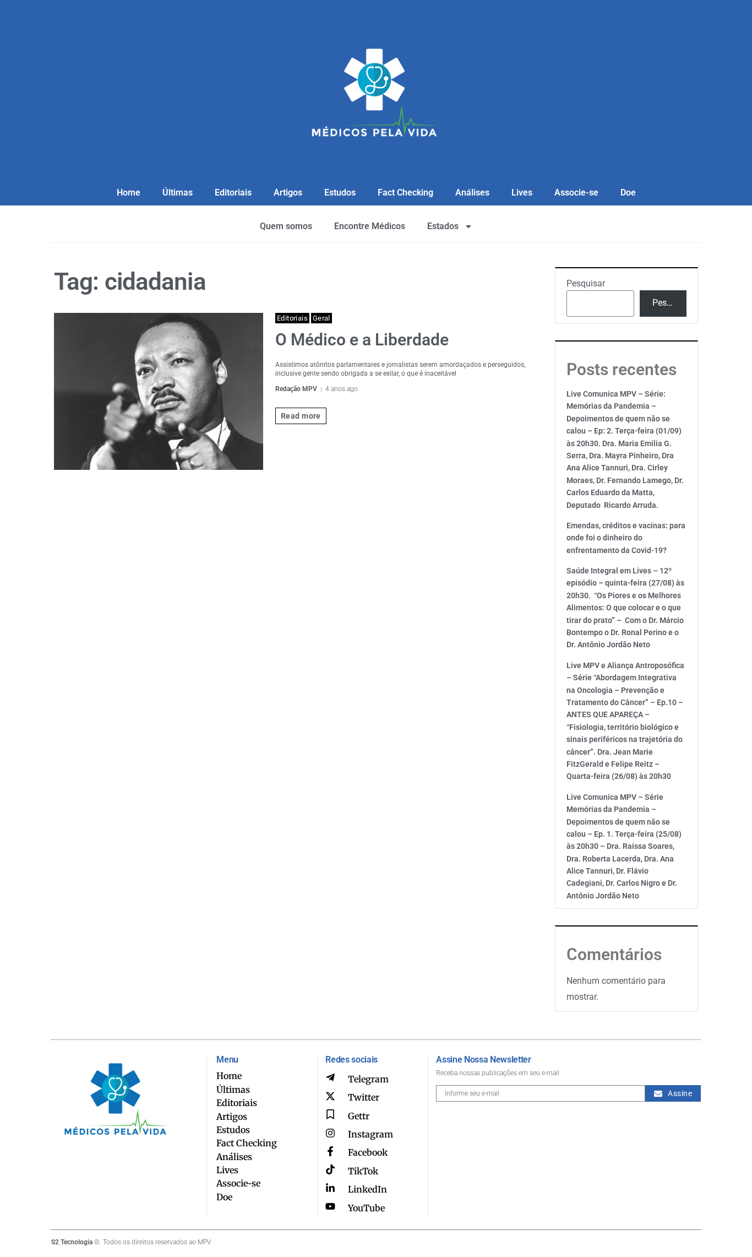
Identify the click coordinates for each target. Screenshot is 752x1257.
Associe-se (576, 192)
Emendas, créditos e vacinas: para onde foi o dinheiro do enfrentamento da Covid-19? (625, 538)
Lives (521, 192)
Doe (628, 192)
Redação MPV (296, 389)
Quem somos (286, 226)
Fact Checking (405, 192)
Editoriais (233, 192)
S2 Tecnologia (71, 1242)
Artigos (288, 192)
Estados (443, 226)
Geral (321, 318)
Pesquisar (585, 283)
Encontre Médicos (369, 226)
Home (128, 192)
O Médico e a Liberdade (362, 339)
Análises (472, 192)
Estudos (340, 192)
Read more (301, 415)
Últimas (177, 192)
